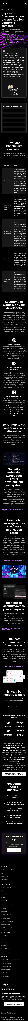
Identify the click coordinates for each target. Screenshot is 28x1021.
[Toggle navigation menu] (25, 3)
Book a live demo (14, 850)
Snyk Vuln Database (6, 921)
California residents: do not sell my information (13, 1019)
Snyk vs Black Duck (6, 969)
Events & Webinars (6, 949)
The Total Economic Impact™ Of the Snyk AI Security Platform (14, 774)
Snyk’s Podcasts (5, 894)
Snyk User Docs (5, 915)
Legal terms (4, 1017)
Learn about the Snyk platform (13, 560)
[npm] (11, 989)
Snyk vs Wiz (4, 973)
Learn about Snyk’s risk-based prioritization (11, 629)
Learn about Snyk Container (13, 666)
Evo (2, 873)
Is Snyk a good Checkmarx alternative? (14, 796)
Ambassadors (5, 952)
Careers (3, 945)
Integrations (4, 876)
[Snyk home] (4, 3)
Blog (2, 891)
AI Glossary (4, 897)
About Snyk (4, 936)
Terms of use (20, 1017)
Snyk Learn (4, 911)
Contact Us (4, 939)
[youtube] (4, 989)
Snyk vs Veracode (6, 963)
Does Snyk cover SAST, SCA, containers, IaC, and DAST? (15, 809)
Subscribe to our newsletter (14, 1004)
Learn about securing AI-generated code (12, 510)
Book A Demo (5, 942)
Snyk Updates (5, 924)
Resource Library (6, 887)
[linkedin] (7, 989)
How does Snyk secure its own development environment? (14, 822)
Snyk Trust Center (6, 928)
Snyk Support (5, 918)
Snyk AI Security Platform (8, 870)
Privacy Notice (11, 1017)
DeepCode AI (4, 879)
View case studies (13, 707)
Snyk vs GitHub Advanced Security (10, 960)
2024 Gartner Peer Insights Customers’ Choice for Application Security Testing (14, 759)
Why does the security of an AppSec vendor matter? (15, 816)
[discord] (14, 989)
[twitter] (2, 989)
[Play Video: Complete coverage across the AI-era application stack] (14, 571)
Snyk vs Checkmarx (6, 966)
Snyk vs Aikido (5, 976)
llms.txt (3, 900)
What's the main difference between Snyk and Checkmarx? (15, 803)
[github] (9, 989)
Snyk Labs (4, 908)
